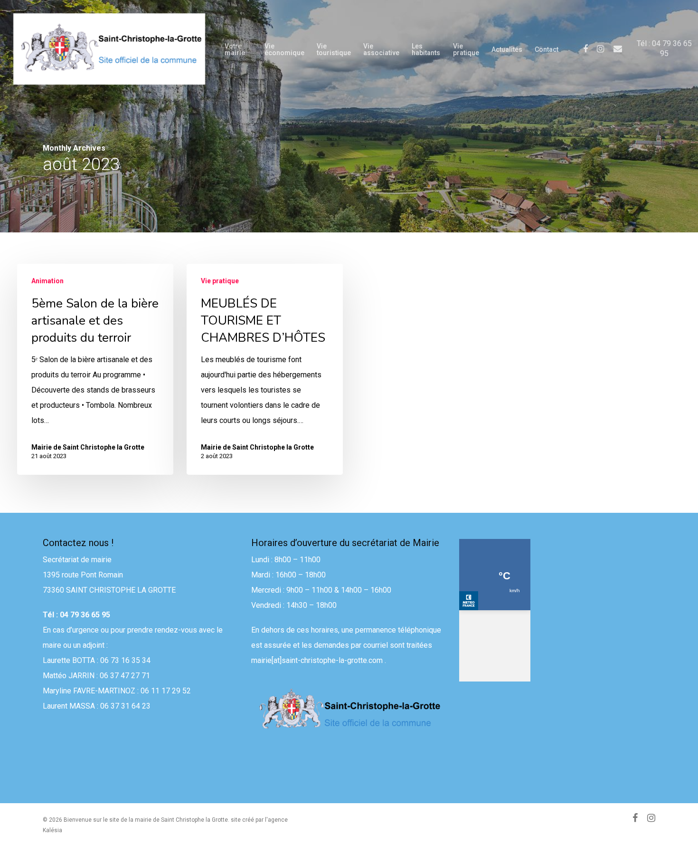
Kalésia (52, 830)
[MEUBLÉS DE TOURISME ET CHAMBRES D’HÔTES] (265, 369)
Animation (47, 281)
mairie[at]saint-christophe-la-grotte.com (317, 660)
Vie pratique (220, 281)
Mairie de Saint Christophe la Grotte (87, 447)
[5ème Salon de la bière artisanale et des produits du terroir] (95, 369)
